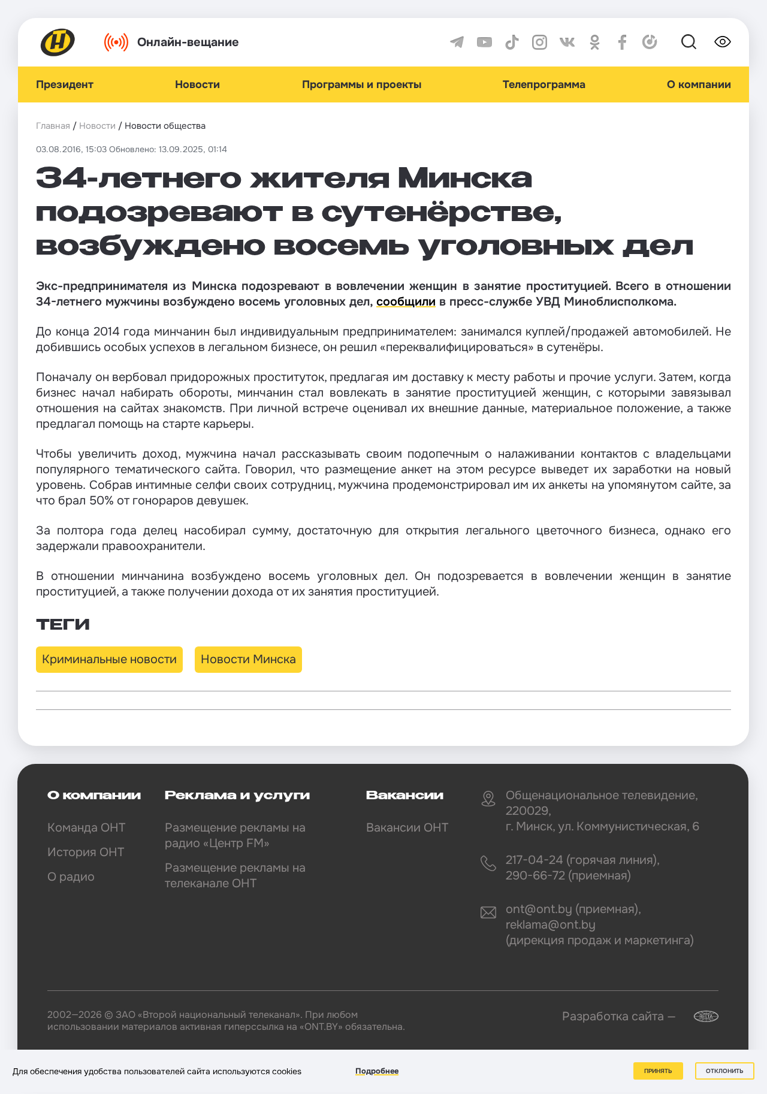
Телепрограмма (544, 84)
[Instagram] (539, 42)
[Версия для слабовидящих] (722, 42)
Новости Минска (248, 659)
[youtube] (484, 42)
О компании (699, 84)
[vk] (567, 42)
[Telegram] (456, 42)
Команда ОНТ (86, 827)
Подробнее (376, 1071)
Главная (53, 126)
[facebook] (622, 42)
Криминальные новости (109, 659)
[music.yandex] (649, 42)
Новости (197, 84)
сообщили (406, 301)
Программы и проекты (361, 84)
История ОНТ (85, 852)
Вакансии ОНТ (407, 827)
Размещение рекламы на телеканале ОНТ (235, 875)
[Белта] (698, 1016)
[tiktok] (512, 42)
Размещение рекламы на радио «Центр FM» (235, 835)
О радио (71, 876)
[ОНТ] (58, 42)
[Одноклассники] (594, 42)
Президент (64, 84)
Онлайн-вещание (188, 42)
